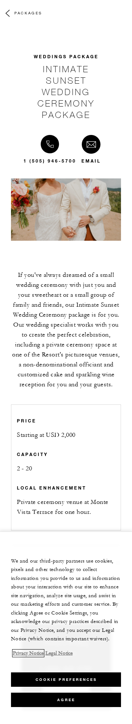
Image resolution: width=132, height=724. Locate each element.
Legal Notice (59, 653)
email (91, 161)
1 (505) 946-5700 (49, 161)
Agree (66, 699)
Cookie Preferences (66, 679)
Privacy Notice (28, 653)
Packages (28, 13)
